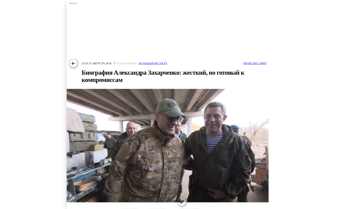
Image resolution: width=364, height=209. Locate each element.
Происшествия (254, 63)
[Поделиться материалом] (182, 201)
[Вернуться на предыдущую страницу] (73, 63)
